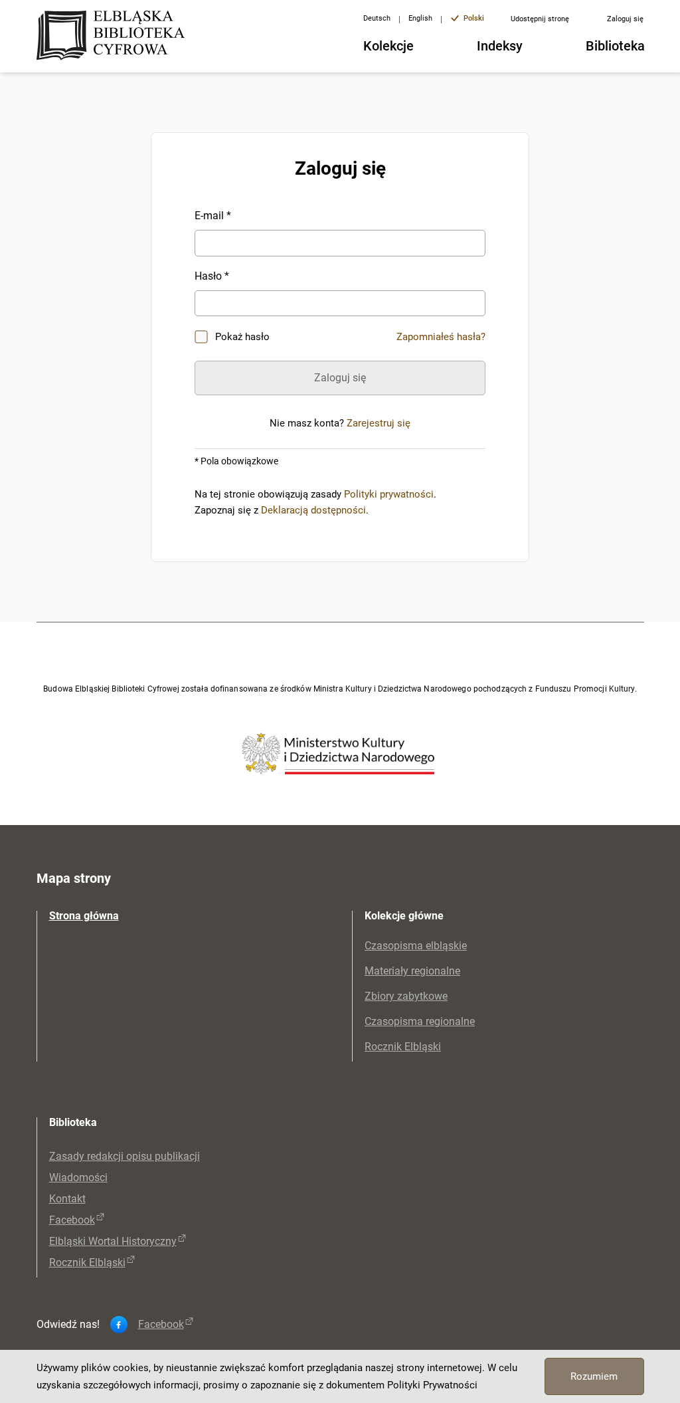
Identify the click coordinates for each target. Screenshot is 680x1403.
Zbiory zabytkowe (406, 996)
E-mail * (213, 215)
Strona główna (84, 915)
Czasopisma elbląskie (416, 945)
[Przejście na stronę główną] (115, 36)
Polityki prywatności (389, 494)
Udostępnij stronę (540, 19)
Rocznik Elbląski (403, 1046)
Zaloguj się (625, 19)
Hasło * (212, 276)
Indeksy (500, 46)
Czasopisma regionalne (420, 1021)
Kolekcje (388, 46)
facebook (161, 1324)
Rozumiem (594, 1376)
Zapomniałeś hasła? (440, 337)
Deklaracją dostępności (313, 510)
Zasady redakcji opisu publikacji (124, 1156)
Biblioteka (615, 46)
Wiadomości (78, 1177)
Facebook (72, 1220)
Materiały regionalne (412, 971)
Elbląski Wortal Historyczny (113, 1241)
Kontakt (67, 1198)
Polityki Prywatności (432, 1385)
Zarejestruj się (378, 423)
